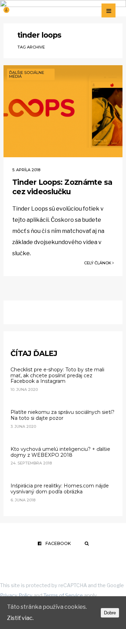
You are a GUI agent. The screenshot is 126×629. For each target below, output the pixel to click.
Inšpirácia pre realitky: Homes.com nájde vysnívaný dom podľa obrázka (59, 489)
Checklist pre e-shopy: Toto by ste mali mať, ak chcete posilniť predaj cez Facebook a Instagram (57, 375)
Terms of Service (63, 595)
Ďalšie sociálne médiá (26, 74)
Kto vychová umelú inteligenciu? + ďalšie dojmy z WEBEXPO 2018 (60, 452)
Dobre (110, 612)
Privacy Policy (16, 595)
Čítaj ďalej (33, 353)
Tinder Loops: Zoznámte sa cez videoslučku (62, 187)
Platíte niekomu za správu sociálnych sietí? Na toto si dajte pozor (62, 415)
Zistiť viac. (20, 618)
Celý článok (98, 262)
